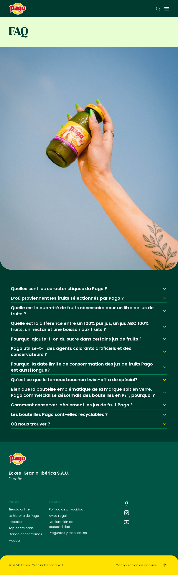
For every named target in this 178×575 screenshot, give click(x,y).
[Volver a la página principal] (17, 9)
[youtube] (126, 522)
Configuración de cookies (136, 565)
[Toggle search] (158, 8)
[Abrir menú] (166, 9)
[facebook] (126, 503)
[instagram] (126, 512)
